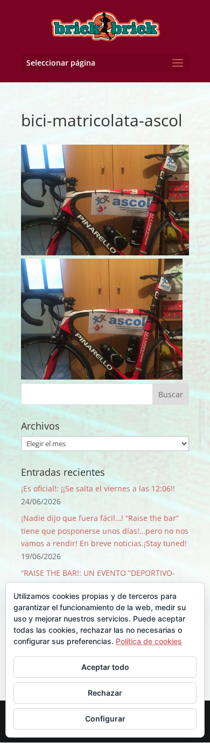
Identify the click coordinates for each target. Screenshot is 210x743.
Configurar (105, 718)
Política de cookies (149, 641)
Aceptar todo (105, 666)
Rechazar (105, 692)
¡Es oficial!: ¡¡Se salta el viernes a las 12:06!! (98, 488)
